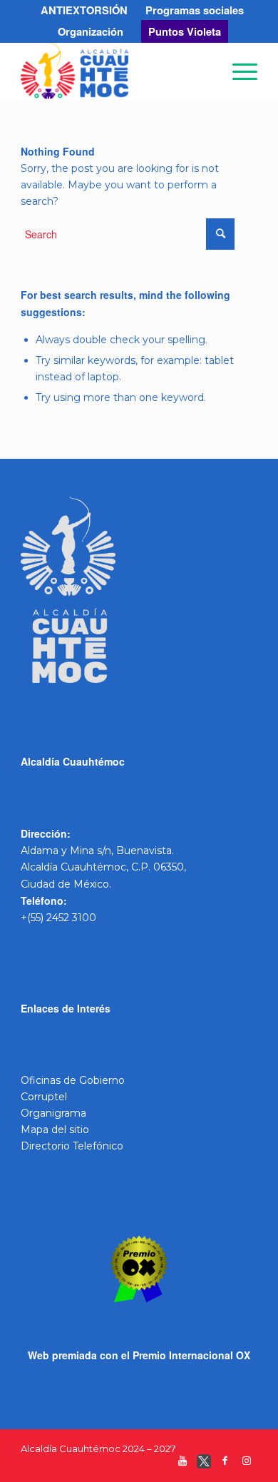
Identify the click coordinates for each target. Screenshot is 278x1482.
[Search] (204, 70)
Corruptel (44, 1096)
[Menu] (237, 70)
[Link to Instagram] (246, 1464)
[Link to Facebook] (225, 1464)
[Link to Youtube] (182, 1464)
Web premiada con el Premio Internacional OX (139, 1355)
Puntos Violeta (184, 31)
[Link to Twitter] (204, 1464)
